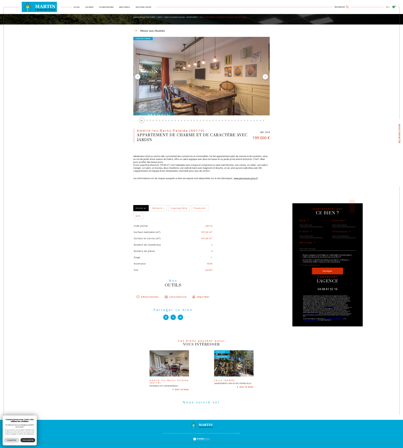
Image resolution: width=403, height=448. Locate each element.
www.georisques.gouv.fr (246, 178)
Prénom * (339, 220)
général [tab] (141, 208)
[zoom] (201, 115)
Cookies (238, 433)
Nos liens (225, 433)
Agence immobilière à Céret (144, 17)
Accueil (77, 7)
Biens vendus (124, 7)
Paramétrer (11, 440)
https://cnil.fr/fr (329, 307)
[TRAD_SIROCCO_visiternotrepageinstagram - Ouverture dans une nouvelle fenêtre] (205, 411)
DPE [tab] (138, 216)
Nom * (304, 220)
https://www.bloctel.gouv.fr (310, 313)
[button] (265, 76)
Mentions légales (213, 433)
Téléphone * (341, 231)
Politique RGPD (231, 433)
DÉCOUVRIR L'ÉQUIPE (143, 7)
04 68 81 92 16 (327, 289)
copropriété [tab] (179, 208)
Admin (220, 433)
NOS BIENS (89, 7)
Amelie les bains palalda (175, 17)
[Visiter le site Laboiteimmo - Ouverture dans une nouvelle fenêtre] (201, 441)
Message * (308, 242)
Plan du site (205, 433)
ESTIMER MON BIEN (106, 7)
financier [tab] (199, 208)
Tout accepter (27, 440)
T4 (201, 17)
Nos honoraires (197, 433)
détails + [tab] (158, 208)
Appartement (192, 17)
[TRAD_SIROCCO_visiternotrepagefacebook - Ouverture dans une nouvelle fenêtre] (198, 411)
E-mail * (306, 231)
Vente (160, 17)
